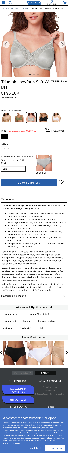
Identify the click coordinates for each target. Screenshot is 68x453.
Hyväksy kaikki (55, 448)
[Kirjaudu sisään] (51, 2)
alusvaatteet (10, 8)
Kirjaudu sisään (52, 4)
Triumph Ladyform (47, 321)
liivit (25, 8)
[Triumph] (59, 83)
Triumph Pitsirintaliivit (38, 313)
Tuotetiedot (8, 199)
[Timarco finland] (34, 2)
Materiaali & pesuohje (13, 296)
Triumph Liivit (9, 321)
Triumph (27, 321)
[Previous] (6, 44)
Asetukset (35, 448)
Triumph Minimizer (12, 313)
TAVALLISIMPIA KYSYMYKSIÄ (18, 390)
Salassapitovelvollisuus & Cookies (50, 394)
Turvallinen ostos (50, 387)
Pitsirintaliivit (25, 328)
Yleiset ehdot (49, 390)
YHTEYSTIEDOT (18, 399)
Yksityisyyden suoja (11, 443)
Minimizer (7, 328)
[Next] (61, 44)
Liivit (40, 328)
